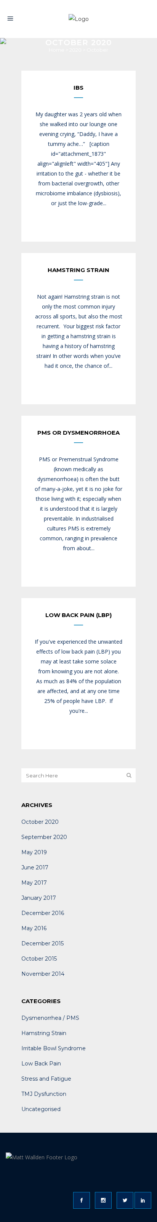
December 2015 (42, 943)
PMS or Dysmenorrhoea (78, 432)
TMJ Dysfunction (43, 1094)
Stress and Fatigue (46, 1078)
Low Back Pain (41, 1063)
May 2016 (33, 928)
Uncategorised (41, 1109)
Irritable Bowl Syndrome (53, 1048)
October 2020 (40, 821)
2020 (75, 50)
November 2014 (42, 973)
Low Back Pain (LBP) (78, 615)
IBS (78, 87)
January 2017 (38, 897)
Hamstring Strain (78, 270)
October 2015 (39, 958)
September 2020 (44, 837)
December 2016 (42, 913)
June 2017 (34, 867)
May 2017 (34, 882)
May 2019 (34, 852)
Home (56, 50)
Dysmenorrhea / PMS (50, 1018)
